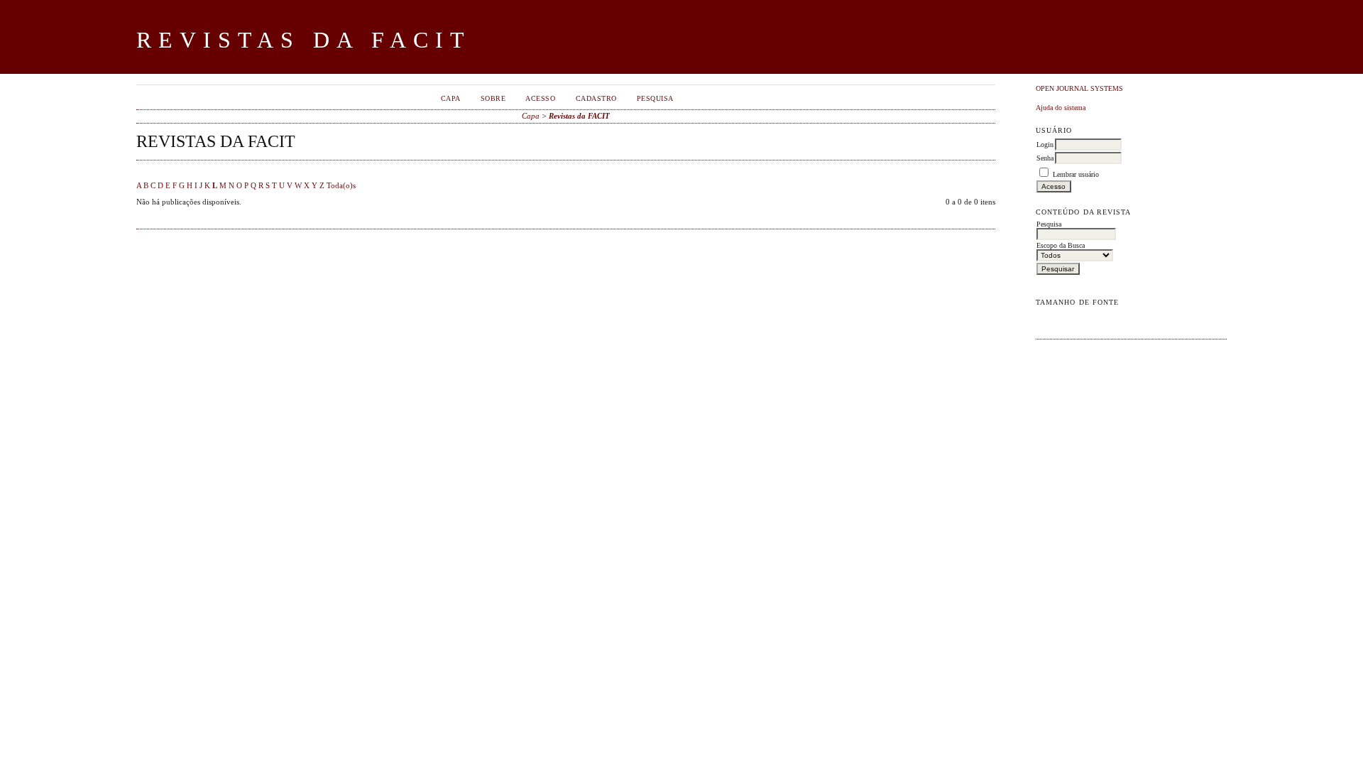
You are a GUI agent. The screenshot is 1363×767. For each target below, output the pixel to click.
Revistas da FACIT (579, 115)
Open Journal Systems (1079, 88)
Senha (1044, 158)
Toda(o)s (341, 185)
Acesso (540, 98)
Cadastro (596, 98)
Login (1044, 144)
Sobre (493, 98)
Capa (451, 98)
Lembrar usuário (1076, 174)
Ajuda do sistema (1060, 107)
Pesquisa (655, 98)
